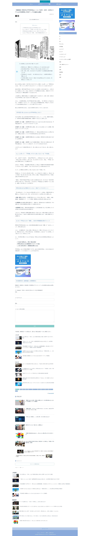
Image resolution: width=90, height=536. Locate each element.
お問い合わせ (51, 532)
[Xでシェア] (16, 16)
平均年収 (43, 389)
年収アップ (51, 389)
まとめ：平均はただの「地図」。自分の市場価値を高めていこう (35, 32)
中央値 (40, 389)
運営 (47, 532)
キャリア (17, 389)
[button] (18, 16)
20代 (21, 389)
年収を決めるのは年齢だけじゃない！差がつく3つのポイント (34, 31)
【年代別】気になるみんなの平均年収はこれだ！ (32, 27)
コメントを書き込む (34, 464)
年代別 (47, 389)
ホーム (38, 532)
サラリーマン (35, 389)
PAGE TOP (45, 528)
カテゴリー (43, 532)
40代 (27, 389)
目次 (33, 25)
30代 (24, 389)
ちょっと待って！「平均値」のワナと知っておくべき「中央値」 (35, 29)
